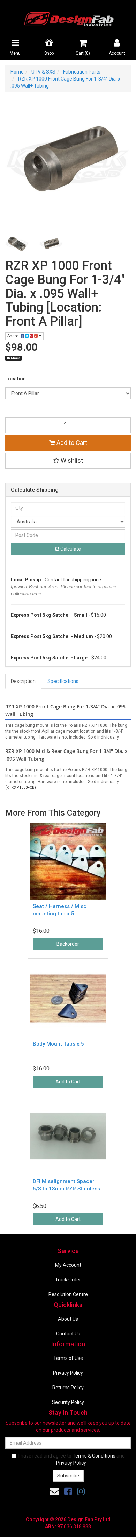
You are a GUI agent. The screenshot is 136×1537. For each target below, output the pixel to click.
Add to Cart (71, 442)
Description (23, 681)
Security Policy (68, 1402)
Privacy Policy (68, 1373)
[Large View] (17, 244)
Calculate (70, 549)
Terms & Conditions (94, 1456)
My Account (68, 1265)
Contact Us (68, 1333)
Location (15, 379)
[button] (68, 461)
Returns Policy (68, 1387)
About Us (68, 1319)
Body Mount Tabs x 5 (58, 1044)
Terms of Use (68, 1358)
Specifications (62, 681)
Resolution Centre (68, 1294)
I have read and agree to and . (71, 1459)
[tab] (23, 681)
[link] (68, 1491)
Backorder (67, 944)
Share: (14, 336)
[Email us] (54, 1491)
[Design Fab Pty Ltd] (68, 18)
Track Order (68, 1280)
